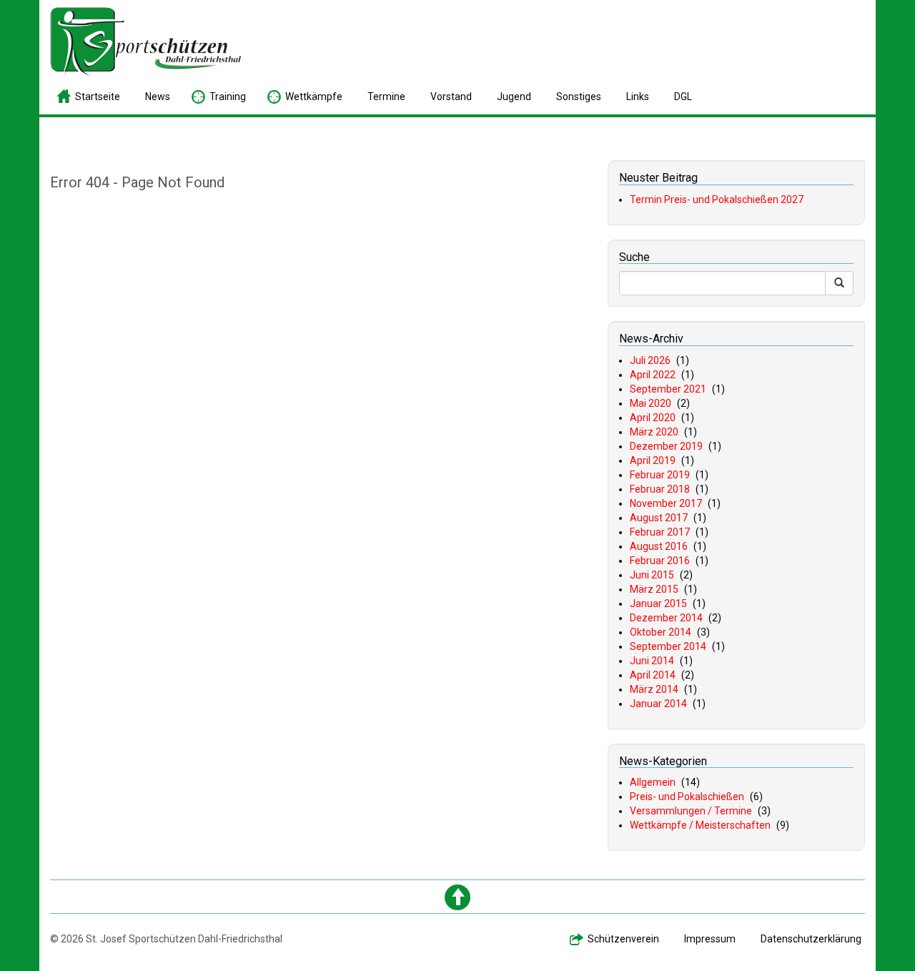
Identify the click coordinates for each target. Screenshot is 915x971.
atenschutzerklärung (811, 939)
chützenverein (623, 939)
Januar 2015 (658, 603)
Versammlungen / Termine (691, 811)
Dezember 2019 (666, 446)
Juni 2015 (652, 575)
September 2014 (668, 646)
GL (683, 96)
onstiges (578, 96)
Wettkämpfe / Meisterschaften (700, 825)
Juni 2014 (652, 660)
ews (157, 96)
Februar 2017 (660, 532)
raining (227, 96)
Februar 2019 (660, 474)
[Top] (457, 897)
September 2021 (668, 389)
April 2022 (653, 374)
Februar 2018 (660, 489)
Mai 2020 (650, 403)
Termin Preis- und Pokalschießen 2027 (716, 199)
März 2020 (654, 432)
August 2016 (659, 546)
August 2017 (659, 517)
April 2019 (653, 460)
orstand (451, 96)
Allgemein (653, 782)
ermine (386, 96)
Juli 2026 (650, 360)
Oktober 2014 (660, 632)
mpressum (710, 939)
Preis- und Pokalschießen (687, 796)
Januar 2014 (658, 703)
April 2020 (653, 417)
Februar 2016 (660, 560)
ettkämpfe (313, 96)
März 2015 (654, 589)
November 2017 (666, 503)
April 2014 (653, 675)
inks (637, 96)
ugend (514, 96)
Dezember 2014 (666, 617)
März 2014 (654, 689)
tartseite (97, 96)
